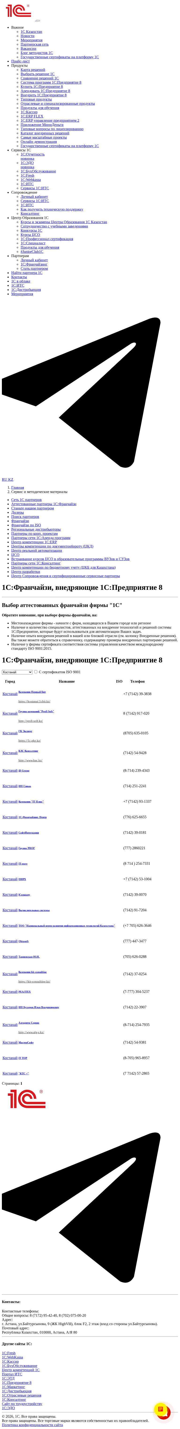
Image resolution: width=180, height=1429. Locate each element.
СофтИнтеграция (29, 832)
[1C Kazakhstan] (19, 19)
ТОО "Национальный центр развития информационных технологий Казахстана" (67, 925)
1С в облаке (20, 281)
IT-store (23, 863)
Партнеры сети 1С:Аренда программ (40, 538)
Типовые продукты (36, 99)
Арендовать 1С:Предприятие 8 (45, 91)
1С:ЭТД (8, 1378)
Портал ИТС (12, 1374)
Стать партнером (34, 268)
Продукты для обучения (40, 108)
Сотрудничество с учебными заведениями (54, 226)
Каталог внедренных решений (45, 133)
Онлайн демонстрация (39, 142)
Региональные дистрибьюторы (36, 529)
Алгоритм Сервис (29, 1022)
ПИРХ (22, 879)
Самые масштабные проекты (44, 137)
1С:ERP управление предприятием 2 (50, 120)
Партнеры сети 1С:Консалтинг (36, 563)
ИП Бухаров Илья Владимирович (39, 1007)
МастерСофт (26, 1042)
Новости (27, 36)
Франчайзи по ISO (26, 525)
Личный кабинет (34, 197)
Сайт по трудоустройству (22, 1404)
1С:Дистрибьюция (26, 290)
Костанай (10, 694)
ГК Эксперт (25, 731)
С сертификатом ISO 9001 (59, 672)
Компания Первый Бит (32, 691)
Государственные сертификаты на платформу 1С (60, 57)
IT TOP (23, 1058)
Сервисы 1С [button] (21, 150)
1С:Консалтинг (14, 1400)
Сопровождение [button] (24, 192)
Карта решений (33, 70)
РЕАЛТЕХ (25, 991)
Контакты (19, 277)
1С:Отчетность (33, 156)
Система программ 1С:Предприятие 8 (51, 82)
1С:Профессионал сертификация (47, 239)
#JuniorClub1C (32, 252)
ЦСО (15, 555)
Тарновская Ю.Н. (29, 956)
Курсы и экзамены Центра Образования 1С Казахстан (64, 222)
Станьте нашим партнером (32, 508)
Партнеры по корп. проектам (34, 534)
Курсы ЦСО (30, 235)
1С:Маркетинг (13, 1387)
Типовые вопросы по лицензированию (52, 129)
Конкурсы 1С (31, 230)
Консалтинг (30, 213)
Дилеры (17, 512)
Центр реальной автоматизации (36, 550)
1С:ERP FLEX (32, 116)
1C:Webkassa (31, 180)
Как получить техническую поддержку (52, 209)
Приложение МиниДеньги (42, 125)
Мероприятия (31, 40)
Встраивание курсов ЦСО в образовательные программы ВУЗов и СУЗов (70, 559)
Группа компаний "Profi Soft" (36, 711)
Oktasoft (24, 941)
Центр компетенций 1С (21, 1370)
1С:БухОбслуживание (38, 171)
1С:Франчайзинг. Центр (33, 817)
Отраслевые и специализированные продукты (58, 104)
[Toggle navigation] (38, 20)
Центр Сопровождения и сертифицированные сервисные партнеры (65, 576)
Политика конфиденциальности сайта (32, 1425)
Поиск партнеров (25, 517)
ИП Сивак (25, 786)
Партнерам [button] (20, 256)
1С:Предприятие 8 (16, 1383)
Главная (17, 487)
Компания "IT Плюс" (31, 801)
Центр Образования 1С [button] (30, 218)
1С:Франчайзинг (34, 264)
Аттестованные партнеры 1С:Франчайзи (43, 504)
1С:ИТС (27, 184)
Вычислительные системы (34, 910)
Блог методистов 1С (37, 53)
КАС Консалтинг (28, 750)
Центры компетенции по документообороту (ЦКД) (52, 546)
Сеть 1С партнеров (26, 500)
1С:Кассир (29, 112)
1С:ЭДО (27, 165)
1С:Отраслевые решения (21, 1395)
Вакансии (28, 49)
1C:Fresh (27, 175)
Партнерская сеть (35, 44)
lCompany (24, 894)
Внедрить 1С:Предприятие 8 (44, 95)
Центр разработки (25, 572)
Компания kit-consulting (33, 972)
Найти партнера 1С (26, 273)
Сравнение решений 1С (40, 78)
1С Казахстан (31, 32)
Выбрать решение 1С (38, 74)
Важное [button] (17, 27)
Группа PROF (27, 848)
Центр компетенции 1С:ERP (34, 542)
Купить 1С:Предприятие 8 (42, 87)
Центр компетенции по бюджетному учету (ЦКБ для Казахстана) (63, 567)
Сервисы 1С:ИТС (35, 188)
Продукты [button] (19, 65)
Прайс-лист (20, 61)
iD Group (24, 770)
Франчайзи (20, 521)
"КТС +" (24, 1073)
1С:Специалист (33, 243)
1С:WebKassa (12, 1357)
